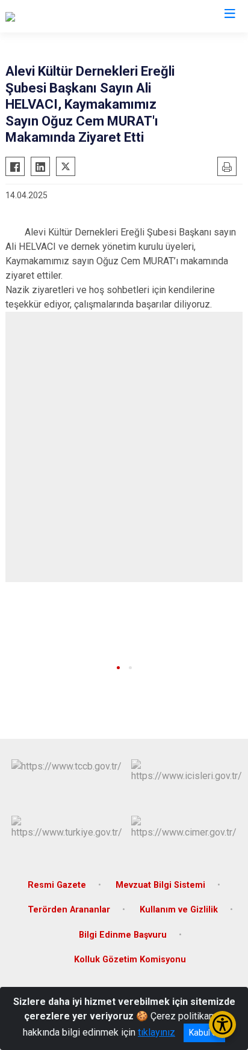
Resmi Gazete (57, 885)
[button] (118, 667)
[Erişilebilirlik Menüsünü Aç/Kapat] (222, 1024)
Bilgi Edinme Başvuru (123, 935)
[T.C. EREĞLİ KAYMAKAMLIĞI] (65, 16)
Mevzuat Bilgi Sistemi (160, 885)
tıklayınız (156, 1032)
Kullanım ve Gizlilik (179, 910)
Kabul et (204, 1032)
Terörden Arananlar (69, 910)
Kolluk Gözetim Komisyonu (130, 959)
